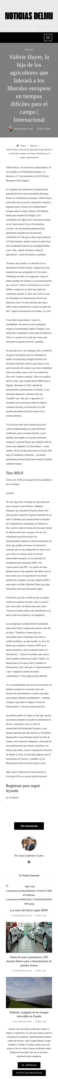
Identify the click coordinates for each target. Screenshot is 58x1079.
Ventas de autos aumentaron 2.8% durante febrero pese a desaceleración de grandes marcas (29, 961)
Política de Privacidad (29, 1073)
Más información (29, 826)
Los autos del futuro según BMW (29, 910)
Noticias (29, 50)
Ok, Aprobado (29, 1065)
